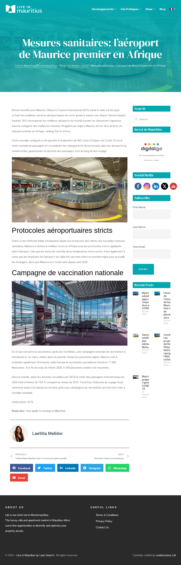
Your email (139, 246)
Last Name (139, 227)
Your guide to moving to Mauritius (46, 410)
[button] (21, 468)
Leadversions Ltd (166, 555)
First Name (139, 207)
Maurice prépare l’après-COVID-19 (146, 382)
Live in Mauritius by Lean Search (35, 555)
